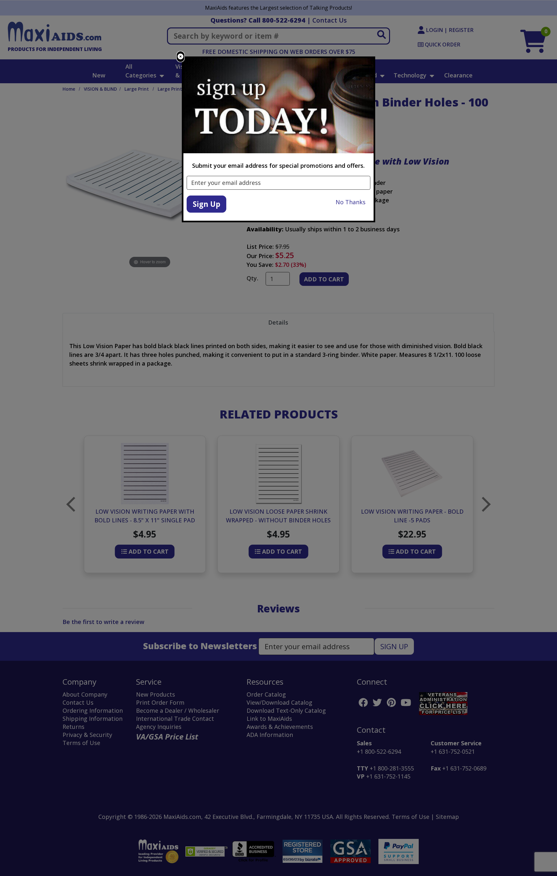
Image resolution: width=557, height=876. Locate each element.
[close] (180, 57)
